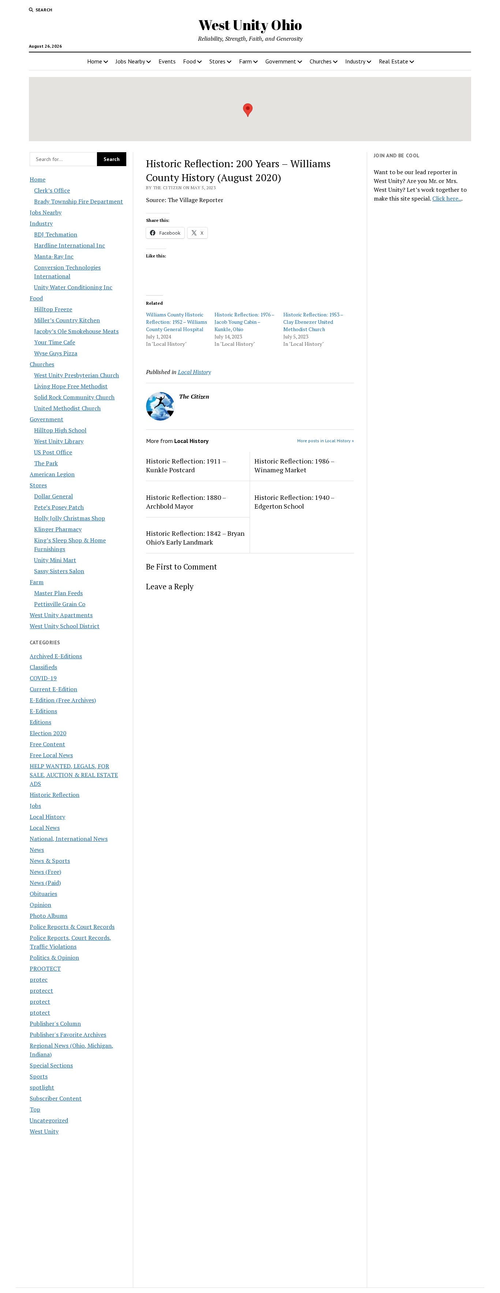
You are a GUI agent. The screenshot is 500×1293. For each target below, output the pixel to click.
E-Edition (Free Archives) (63, 700)
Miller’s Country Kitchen (67, 320)
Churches (321, 61)
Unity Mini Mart (55, 560)
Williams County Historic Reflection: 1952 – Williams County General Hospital (176, 322)
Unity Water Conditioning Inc (73, 287)
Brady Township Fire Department (78, 201)
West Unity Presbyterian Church (76, 375)
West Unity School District (65, 626)
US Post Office (53, 452)
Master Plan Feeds (58, 593)
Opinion (40, 905)
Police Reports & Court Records (72, 927)
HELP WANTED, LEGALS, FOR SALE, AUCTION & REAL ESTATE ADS (74, 775)
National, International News (69, 839)
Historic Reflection (54, 795)
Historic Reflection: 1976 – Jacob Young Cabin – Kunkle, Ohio (244, 322)
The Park (46, 463)
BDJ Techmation (55, 234)
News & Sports (50, 861)
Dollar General (53, 496)
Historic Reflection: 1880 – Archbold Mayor (186, 501)
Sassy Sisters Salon (59, 571)
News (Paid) (45, 883)
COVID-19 (43, 678)
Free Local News (51, 755)
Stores (217, 61)
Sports (39, 1076)
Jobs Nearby (130, 61)
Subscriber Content (56, 1098)
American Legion (52, 474)
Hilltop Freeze (53, 309)
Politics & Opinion (54, 957)
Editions (40, 722)
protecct (41, 990)
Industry (355, 61)
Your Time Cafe (54, 342)
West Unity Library (58, 441)
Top (35, 1109)
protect (40, 1001)
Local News (45, 828)
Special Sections (51, 1065)
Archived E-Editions (56, 656)
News (37, 850)
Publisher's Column (55, 1023)
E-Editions (43, 711)
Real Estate (393, 61)
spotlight (42, 1087)
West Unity (44, 1131)
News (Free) (45, 872)
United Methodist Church (67, 408)
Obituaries (43, 894)
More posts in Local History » (325, 440)
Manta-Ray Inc (54, 256)
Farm (245, 61)
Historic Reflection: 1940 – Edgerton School (294, 501)
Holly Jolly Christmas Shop (69, 518)
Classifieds (43, 667)
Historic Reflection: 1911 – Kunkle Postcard (186, 465)
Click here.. (446, 198)
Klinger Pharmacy (58, 529)
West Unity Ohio (250, 24)
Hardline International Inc (69, 245)
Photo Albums (48, 916)
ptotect (40, 1012)
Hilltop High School (60, 430)
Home (94, 61)
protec (39, 979)
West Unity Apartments (61, 615)
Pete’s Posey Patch (59, 507)
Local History (47, 817)
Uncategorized (49, 1120)
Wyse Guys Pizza (55, 353)
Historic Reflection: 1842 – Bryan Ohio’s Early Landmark (195, 537)
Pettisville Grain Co (59, 604)
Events (167, 61)
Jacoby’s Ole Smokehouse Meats (76, 331)
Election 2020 (48, 733)
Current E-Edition (53, 689)
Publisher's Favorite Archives (68, 1034)
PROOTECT (45, 968)
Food (189, 61)
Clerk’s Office (52, 190)
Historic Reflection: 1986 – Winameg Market (294, 465)
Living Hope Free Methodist (71, 386)
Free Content (47, 744)
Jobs (35, 806)
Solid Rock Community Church (74, 397)
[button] (248, 110)
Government (280, 61)
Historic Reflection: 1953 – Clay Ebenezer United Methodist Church (313, 322)
